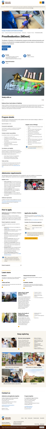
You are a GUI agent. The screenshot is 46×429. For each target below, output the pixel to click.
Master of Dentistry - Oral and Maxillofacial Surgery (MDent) (38, 341)
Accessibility (42, 418)
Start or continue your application (31, 238)
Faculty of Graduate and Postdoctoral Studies (12, 30)
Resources (36, 317)
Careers (22, 418)
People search (30, 418)
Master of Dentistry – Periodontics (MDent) (38, 338)
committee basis (38, 215)
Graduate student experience (39, 315)
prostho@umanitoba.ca (28, 406)
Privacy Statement (23, 427)
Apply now (4, 49)
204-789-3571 (29, 407)
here (8, 228)
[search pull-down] (41, 2)
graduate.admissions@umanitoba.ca (8, 405)
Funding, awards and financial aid (37, 314)
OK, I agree (42, 427)
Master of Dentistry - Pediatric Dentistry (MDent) (38, 348)
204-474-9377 (6, 406)
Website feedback (41, 425)
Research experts (36, 418)
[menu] (43, 2)
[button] (42, 100)
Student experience (37, 293)
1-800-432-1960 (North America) (18, 421)
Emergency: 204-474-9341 (17, 422)
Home (3, 32)
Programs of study (30, 32)
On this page (6, 46)
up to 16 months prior (34, 219)
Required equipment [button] (6, 265)
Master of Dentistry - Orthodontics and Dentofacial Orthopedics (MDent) (38, 345)
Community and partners (38, 297)
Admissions (24, 32)
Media (26, 418)
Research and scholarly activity (38, 296)
